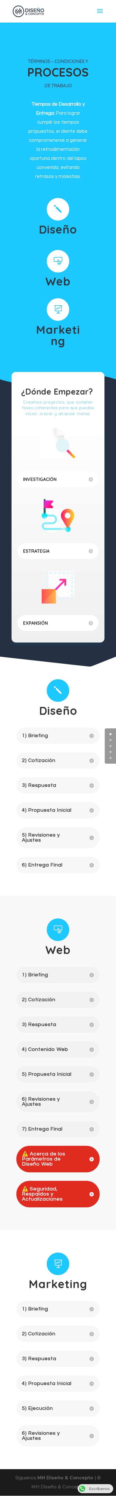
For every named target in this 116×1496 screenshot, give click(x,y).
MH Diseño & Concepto (66, 1477)
